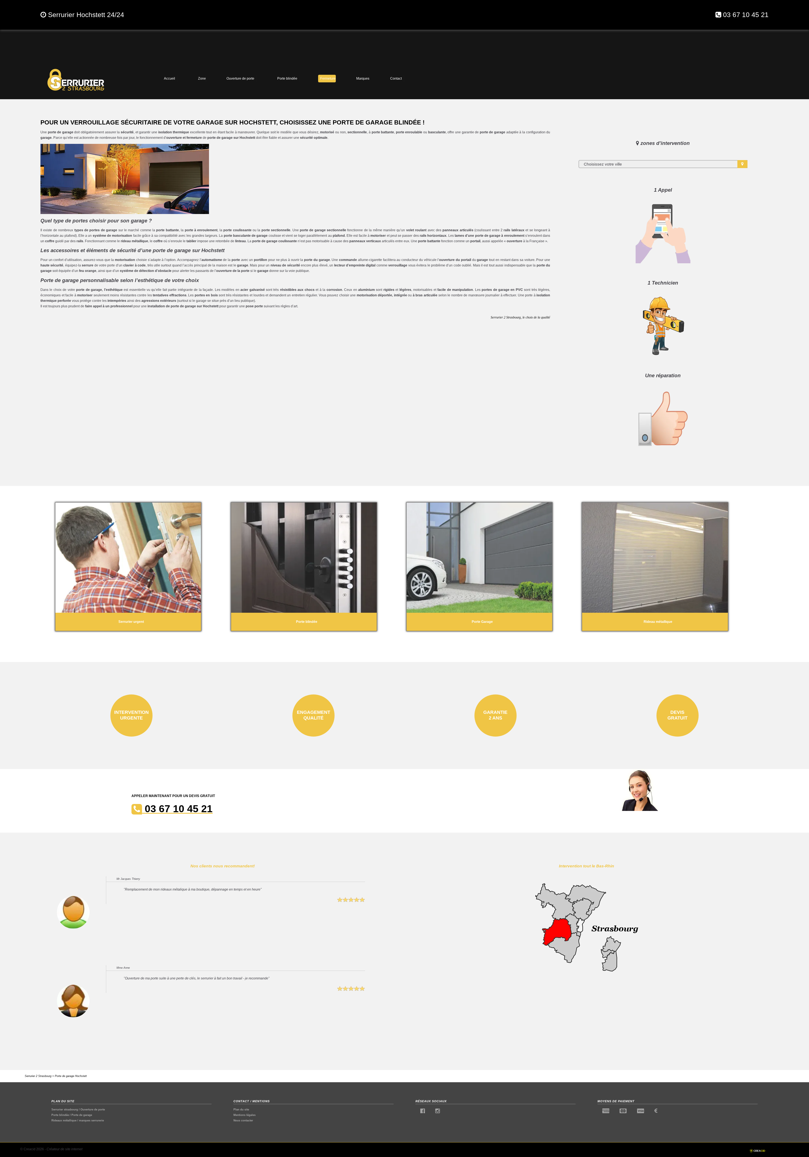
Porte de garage (81, 1115)
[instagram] (437, 1111)
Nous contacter (243, 1120)
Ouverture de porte (92, 1109)
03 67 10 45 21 (746, 15)
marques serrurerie (91, 1120)
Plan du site (241, 1109)
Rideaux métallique (63, 1120)
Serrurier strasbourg (64, 1109)
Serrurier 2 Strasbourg (38, 1076)
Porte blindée (60, 1115)
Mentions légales (244, 1115)
